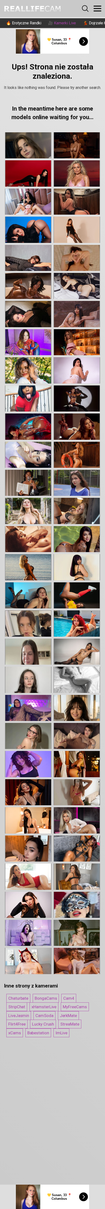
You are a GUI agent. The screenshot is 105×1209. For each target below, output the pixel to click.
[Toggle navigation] (97, 8)
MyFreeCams (75, 1006)
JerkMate (68, 1015)
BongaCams (46, 998)
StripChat (16, 1006)
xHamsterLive (44, 1006)
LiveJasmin (18, 1015)
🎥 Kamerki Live (62, 23)
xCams (14, 1032)
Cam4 (68, 998)
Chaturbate (18, 998)
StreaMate (69, 1024)
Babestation (38, 1032)
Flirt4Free (17, 1024)
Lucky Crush (43, 1024)
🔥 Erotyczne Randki (23, 23)
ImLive (61, 1032)
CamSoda (44, 1015)
